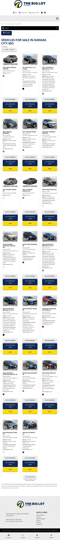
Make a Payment (40, 518)
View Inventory (40, 515)
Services (38, 520)
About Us (38, 522)
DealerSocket (36, 530)
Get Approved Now (10, 105)
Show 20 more (30, 477)
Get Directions (10, 515)
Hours (20, 519)
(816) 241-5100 (13, 519)
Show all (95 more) (30, 480)
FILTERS (7, 33)
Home (2, 23)
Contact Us (39, 524)
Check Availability (10, 99)
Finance (38, 517)
